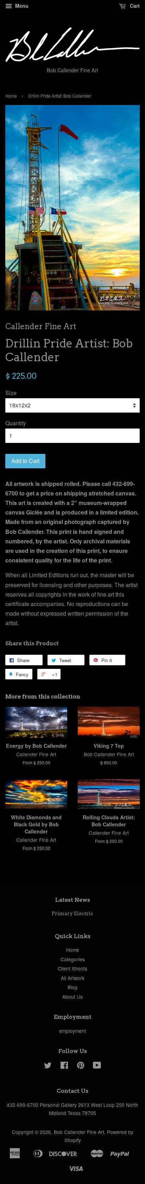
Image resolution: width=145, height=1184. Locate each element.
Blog (72, 987)
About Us (72, 996)
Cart (134, 5)
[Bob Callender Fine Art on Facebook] (64, 1066)
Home (11, 96)
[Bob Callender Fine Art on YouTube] (97, 1066)
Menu (21, 5)
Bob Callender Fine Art (79, 1131)
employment (72, 1030)
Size (11, 393)
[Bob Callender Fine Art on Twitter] (48, 1066)
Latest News (72, 899)
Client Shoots (72, 968)
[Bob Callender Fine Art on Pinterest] (80, 1066)
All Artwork (72, 977)
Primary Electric (72, 913)
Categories (73, 959)
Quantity (15, 423)
